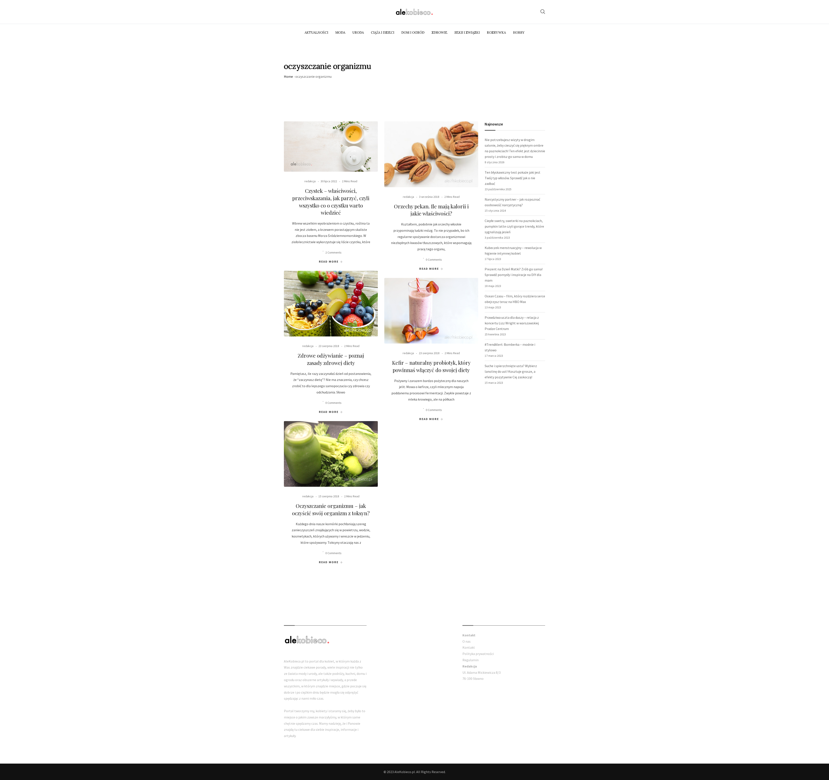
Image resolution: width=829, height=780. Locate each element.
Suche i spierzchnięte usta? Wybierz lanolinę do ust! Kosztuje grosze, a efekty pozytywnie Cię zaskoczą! (511, 371)
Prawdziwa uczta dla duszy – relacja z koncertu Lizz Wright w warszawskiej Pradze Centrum (512, 323)
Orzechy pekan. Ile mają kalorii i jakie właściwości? (431, 210)
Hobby (519, 32)
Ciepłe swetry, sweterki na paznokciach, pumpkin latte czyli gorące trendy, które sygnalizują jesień (514, 226)
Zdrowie (439, 32)
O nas (466, 641)
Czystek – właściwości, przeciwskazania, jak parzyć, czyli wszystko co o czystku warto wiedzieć (330, 201)
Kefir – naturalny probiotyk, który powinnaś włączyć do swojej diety (431, 366)
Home (288, 76)
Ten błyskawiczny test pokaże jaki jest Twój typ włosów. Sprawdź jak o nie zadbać (512, 178)
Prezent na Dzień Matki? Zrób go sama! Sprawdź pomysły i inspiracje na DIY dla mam (514, 274)
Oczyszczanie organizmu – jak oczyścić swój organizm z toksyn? (331, 509)
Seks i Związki (467, 32)
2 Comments (333, 252)
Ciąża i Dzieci (382, 32)
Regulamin (470, 660)
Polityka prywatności (478, 654)
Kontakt (468, 647)
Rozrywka (496, 32)
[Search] (542, 11)
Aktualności (316, 32)
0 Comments (434, 260)
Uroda (358, 32)
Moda (340, 32)
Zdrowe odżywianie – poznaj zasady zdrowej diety (331, 359)
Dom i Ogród (412, 32)
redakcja (310, 181)
